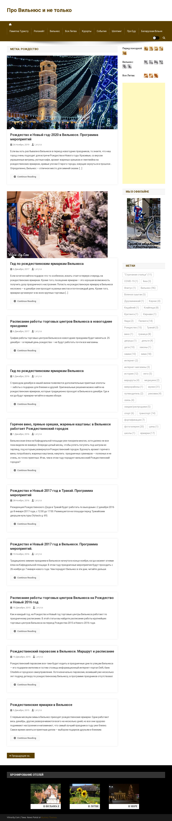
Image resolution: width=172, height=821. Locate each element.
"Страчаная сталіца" (138, 274)
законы (145, 347)
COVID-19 (131, 281)
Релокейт (39, 31)
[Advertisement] (143, 133)
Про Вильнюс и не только (39, 10)
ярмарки (147, 433)
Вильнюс (55, 31)
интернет (131, 360)
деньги (147, 340)
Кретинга (131, 314)
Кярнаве (149, 314)
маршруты (131, 380)
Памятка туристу (19, 31)
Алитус (130, 288)
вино (128, 334)
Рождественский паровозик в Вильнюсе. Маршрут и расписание (62, 651)
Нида (129, 321)
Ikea (147, 281)
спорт (129, 413)
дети (129, 347)
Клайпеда (151, 307)
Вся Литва (71, 31)
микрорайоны (133, 386)
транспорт (147, 413)
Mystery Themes (49, 817)
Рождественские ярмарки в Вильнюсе (41, 705)
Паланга (146, 321)
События (101, 31)
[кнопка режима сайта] (156, 38)
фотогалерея (134, 426)
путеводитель (133, 393)
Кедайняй (131, 307)
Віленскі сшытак (135, 294)
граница (144, 334)
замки (130, 354)
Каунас (154, 301)
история (131, 373)
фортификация (134, 420)
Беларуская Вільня (151, 31)
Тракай (152, 327)
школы (129, 433)
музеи (154, 386)
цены (153, 426)
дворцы (130, 340)
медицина (151, 380)
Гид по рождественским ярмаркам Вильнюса (47, 264)
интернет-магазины (137, 367)
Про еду (131, 31)
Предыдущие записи (23, 755)
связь (129, 400)
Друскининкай (134, 301)
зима (146, 354)
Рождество (133, 327)
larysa (38, 144)
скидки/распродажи (137, 406)
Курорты (86, 31)
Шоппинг (117, 31)
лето (147, 373)
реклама (154, 393)
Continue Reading (26, 176)
